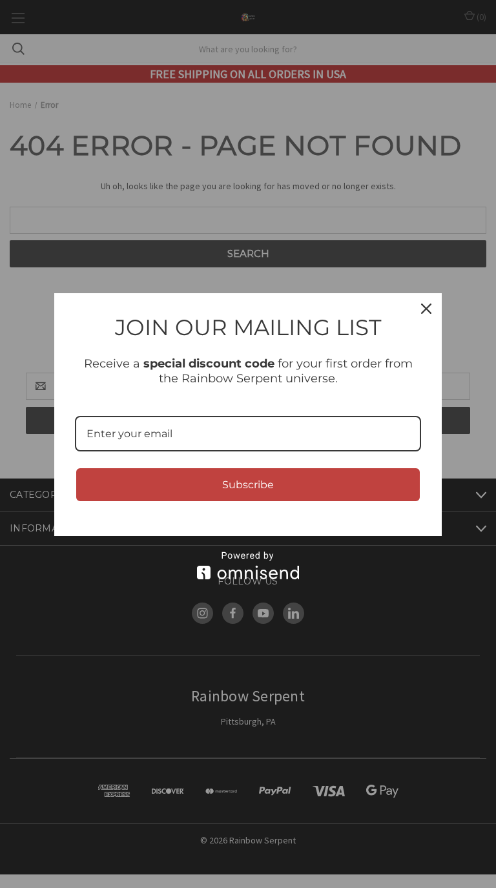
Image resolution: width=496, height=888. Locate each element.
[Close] (426, 308)
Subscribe (248, 485)
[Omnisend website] (248, 565)
